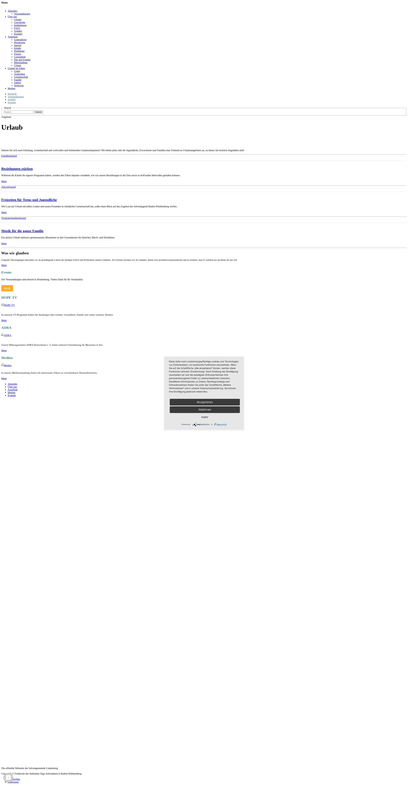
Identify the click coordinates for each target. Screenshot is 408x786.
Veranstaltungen (22, 13)
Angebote (13, 36)
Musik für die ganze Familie (22, 231)
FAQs (17, 28)
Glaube (17, 19)
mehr (204, 417)
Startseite (12, 93)
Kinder (17, 48)
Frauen (17, 54)
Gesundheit (20, 56)
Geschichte (19, 22)
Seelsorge (19, 85)
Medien (11, 88)
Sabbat (17, 82)
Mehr (4, 181)
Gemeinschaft (21, 77)
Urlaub (17, 65)
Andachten (19, 74)
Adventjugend (8, 187)
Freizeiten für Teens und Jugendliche (29, 200)
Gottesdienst (20, 39)
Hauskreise (19, 42)
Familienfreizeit (9, 156)
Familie (18, 79)
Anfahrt (18, 31)
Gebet (17, 71)
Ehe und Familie (22, 59)
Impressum (13, 782)
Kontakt (18, 34)
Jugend (17, 45)
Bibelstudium (20, 62)
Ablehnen (204, 409)
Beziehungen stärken (17, 169)
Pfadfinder (19, 51)
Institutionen (20, 25)
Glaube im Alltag (16, 68)
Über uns (12, 16)
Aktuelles (12, 11)
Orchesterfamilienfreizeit (13, 218)
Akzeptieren (205, 402)
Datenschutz (14, 779)
